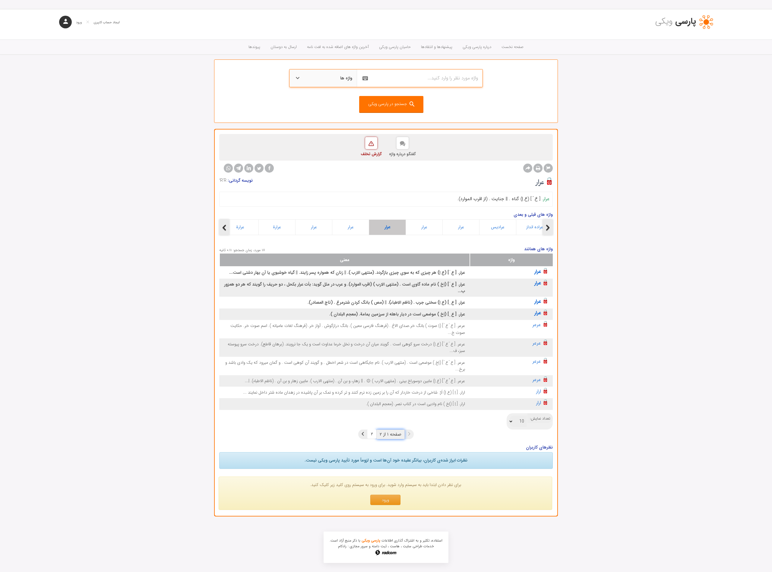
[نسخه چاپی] (538, 168)
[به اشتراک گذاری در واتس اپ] (228, 168)
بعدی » (362, 434)
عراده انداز (534, 227)
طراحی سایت (412, 546)
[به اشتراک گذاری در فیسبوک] (269, 168)
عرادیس (498, 227)
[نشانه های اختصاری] (548, 168)
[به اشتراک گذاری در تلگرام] (238, 168)
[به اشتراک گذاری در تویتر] (259, 168)
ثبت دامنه (379, 546)
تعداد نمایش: (540, 419)
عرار (314, 227)
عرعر (537, 324)
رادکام (342, 546)
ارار (538, 391)
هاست (395, 546)
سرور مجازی (359, 546)
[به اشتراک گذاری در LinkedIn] (248, 168)
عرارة (240, 227)
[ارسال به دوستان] (527, 168)
